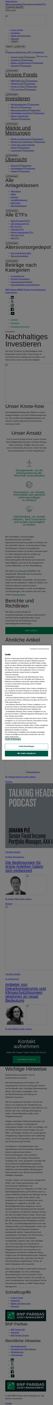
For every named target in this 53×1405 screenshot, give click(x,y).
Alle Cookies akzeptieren (26, 753)
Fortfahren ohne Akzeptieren (39, 648)
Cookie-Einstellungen (26, 746)
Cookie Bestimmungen (13, 739)
